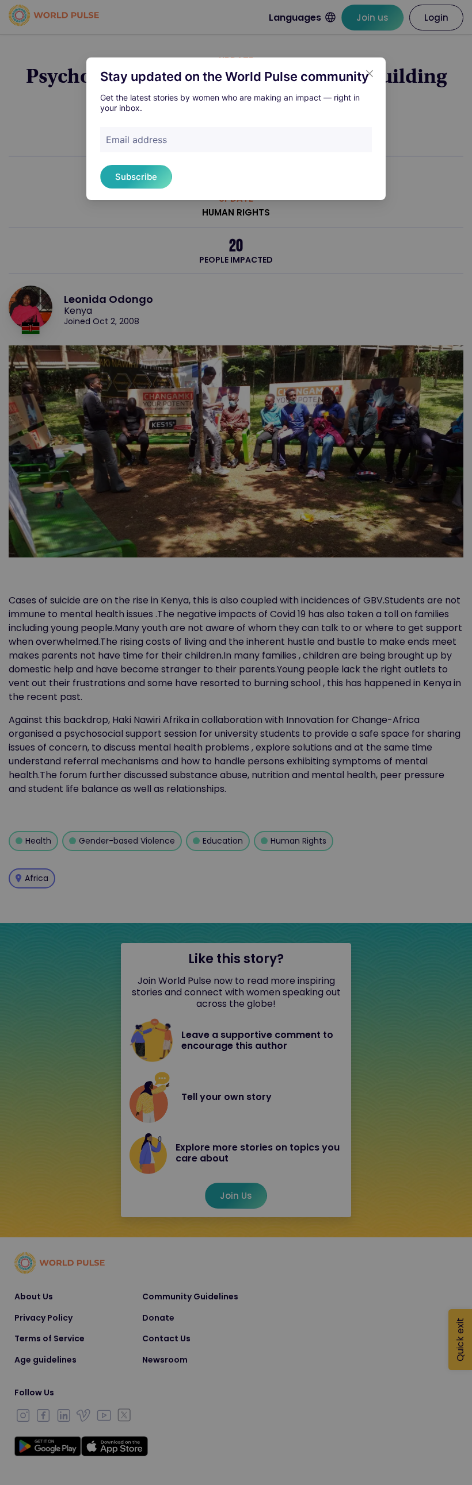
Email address (136, 139)
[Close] (369, 73)
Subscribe (136, 176)
